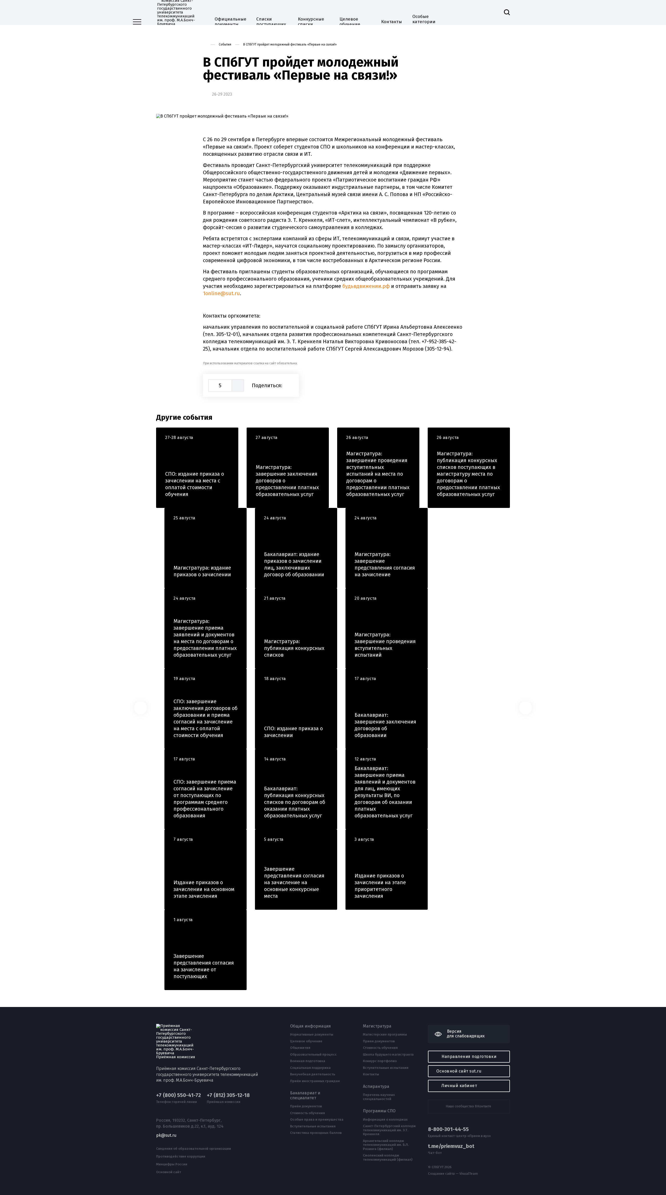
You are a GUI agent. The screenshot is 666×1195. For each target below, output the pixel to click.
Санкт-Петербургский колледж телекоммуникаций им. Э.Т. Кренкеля (389, 1130)
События (225, 44)
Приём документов (306, 1106)
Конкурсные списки (311, 22)
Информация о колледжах (385, 1120)
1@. (221, 293)
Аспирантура (376, 1086)
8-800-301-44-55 (448, 1129)
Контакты (391, 21)
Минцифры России (171, 1164)
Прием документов (379, 1041)
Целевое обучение (350, 22)
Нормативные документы (311, 1034)
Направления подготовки (468, 1056)
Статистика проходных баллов (316, 1133)
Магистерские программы (385, 1034)
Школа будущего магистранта (388, 1054)
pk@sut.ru (166, 1135)
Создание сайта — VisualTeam (453, 1173)
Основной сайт (168, 1172)
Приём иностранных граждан (315, 1081)
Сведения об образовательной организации (193, 1149)
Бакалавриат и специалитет (305, 1095)
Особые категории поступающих (427, 21)
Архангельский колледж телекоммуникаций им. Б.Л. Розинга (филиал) (386, 1145)
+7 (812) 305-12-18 (228, 1095)
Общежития (300, 1048)
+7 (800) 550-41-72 (178, 1095)
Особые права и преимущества (316, 1120)
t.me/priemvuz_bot (451, 1146)
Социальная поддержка (310, 1068)
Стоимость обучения (307, 1113)
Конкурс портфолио (380, 1061)
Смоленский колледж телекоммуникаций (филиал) (387, 1157)
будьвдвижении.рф (366, 286)
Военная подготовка (307, 1061)
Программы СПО (379, 1111)
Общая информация (310, 1026)
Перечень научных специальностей (379, 1097)
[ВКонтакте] (290, 385)
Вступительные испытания (313, 1126)
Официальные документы (230, 22)
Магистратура (377, 1026)
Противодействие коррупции (180, 1156)
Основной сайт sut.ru (458, 1071)
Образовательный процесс (313, 1054)
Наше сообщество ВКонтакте (468, 1106)
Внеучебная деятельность (312, 1074)
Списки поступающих (271, 22)
